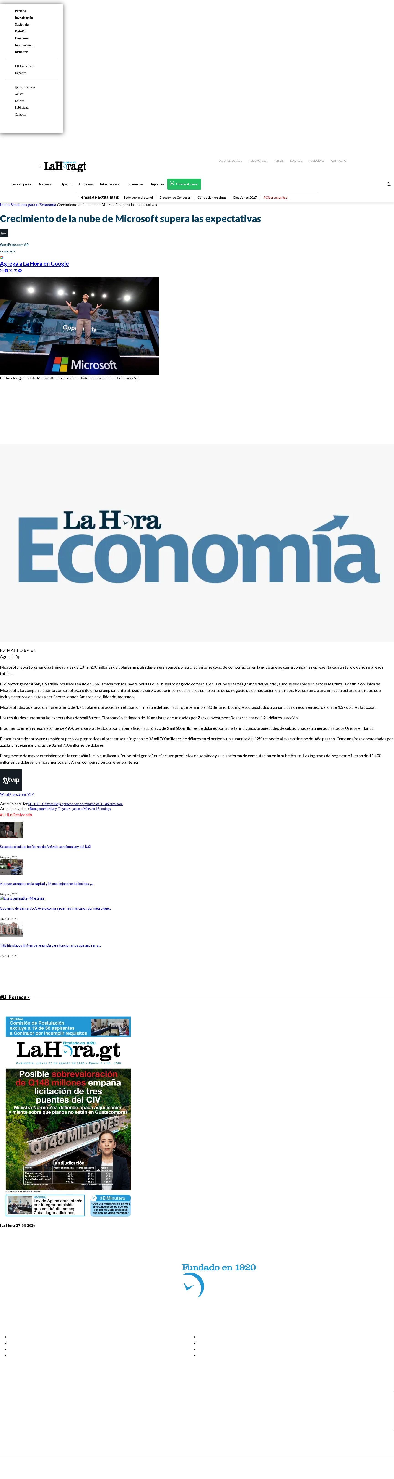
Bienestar (21, 52)
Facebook (21, 1403)
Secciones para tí (24, 204)
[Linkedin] (369, 141)
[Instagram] (361, 141)
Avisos (19, 94)
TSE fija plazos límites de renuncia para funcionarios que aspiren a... (50, 945)
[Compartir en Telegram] (20, 270)
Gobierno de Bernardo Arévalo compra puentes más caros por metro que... (55, 908)
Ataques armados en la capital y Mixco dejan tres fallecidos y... (46, 883)
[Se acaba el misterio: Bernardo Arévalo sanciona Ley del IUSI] (11, 836)
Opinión (20, 31)
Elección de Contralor (175, 197)
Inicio (5, 204)
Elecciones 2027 (245, 197)
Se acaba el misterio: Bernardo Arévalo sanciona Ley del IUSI (45, 846)
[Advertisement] (137, 412)
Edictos (19, 101)
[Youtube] (385, 141)
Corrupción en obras (211, 197)
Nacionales (22, 24)
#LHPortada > (15, 997)
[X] (7, 1420)
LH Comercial (24, 66)
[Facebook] (353, 141)
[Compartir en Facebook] (7, 270)
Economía (22, 38)
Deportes (20, 73)
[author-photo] (11, 790)
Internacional (24, 45)
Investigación (24, 17)
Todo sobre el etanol (138, 197)
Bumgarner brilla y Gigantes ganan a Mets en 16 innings (70, 809)
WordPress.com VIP (14, 244)
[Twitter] (377, 141)
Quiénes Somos (25, 87)
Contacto (20, 114)
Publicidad (22, 107)
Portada (20, 11)
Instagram (21, 1409)
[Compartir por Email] (16, 270)
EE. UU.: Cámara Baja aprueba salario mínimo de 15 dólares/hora (75, 804)
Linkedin (20, 1415)
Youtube (20, 1426)
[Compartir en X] (11, 270)
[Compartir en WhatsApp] (2, 270)
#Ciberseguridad (276, 197)
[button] (388, 184)
